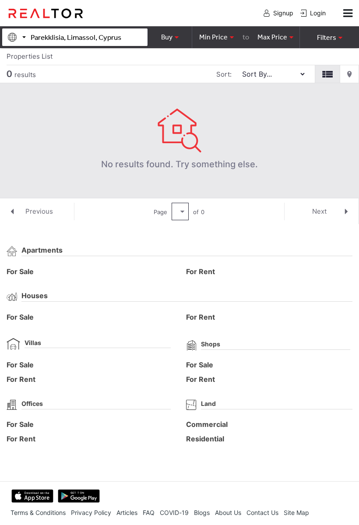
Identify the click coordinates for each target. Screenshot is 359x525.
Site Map (296, 512)
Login (318, 13)
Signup (283, 13)
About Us (228, 512)
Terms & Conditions (38, 512)
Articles (126, 512)
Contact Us (262, 512)
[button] (329, 37)
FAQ (149, 512)
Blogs (202, 512)
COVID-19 (174, 512)
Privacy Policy (91, 512)
